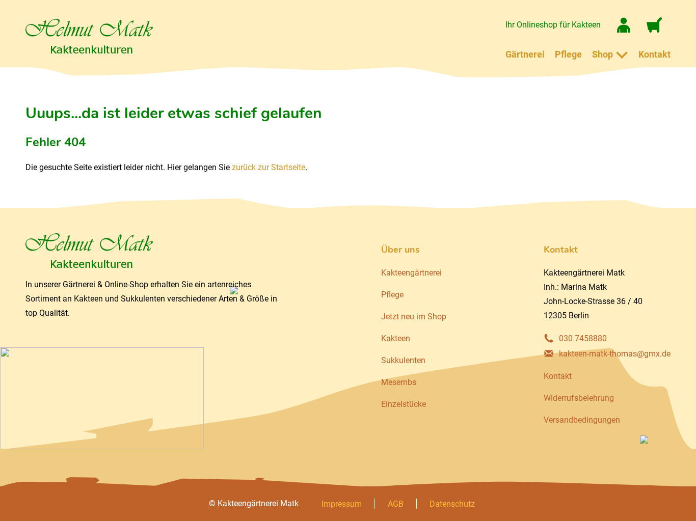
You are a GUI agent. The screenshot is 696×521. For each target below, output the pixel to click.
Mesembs (398, 382)
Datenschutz (452, 504)
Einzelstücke (403, 404)
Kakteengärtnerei (411, 273)
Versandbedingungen (582, 420)
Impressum (342, 504)
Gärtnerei (525, 54)
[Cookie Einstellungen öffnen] (22, 508)
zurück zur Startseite (268, 167)
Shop (602, 54)
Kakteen (395, 338)
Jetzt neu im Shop (413, 316)
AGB (396, 504)
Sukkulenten (403, 360)
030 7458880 (583, 338)
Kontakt (654, 54)
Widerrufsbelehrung (579, 398)
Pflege (568, 54)
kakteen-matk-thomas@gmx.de (615, 354)
